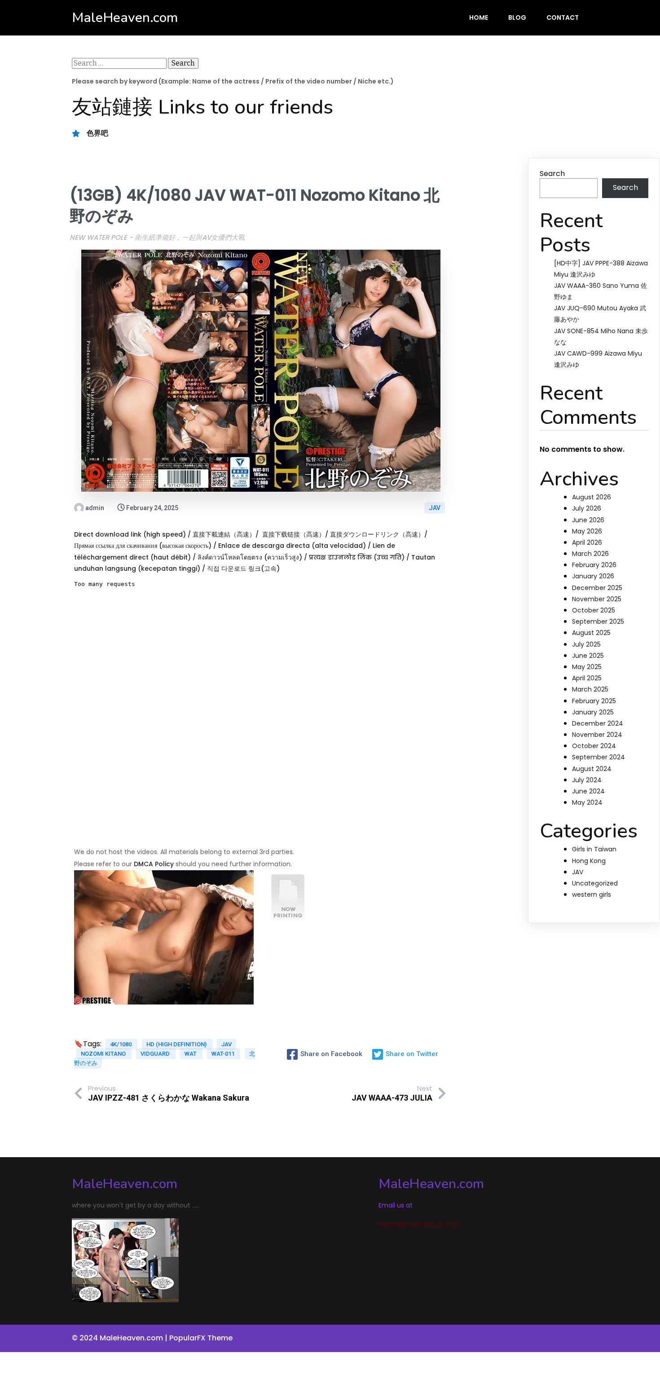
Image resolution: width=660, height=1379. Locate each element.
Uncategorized (595, 883)
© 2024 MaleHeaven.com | (120, 1338)
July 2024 (587, 779)
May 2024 (587, 802)
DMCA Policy (154, 863)
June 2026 (588, 519)
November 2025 (596, 599)
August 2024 (592, 768)
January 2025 (593, 712)
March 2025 (590, 689)
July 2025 (586, 644)
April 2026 (587, 542)
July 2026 (586, 508)
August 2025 (591, 632)
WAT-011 (223, 1053)
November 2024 (597, 734)
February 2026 (594, 564)
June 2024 (588, 791)
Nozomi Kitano (104, 1053)
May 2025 (587, 666)
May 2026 (587, 531)
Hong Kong (589, 860)
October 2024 (594, 745)
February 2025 (594, 700)
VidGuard (156, 1053)
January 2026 (593, 576)
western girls (591, 894)
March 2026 (590, 553)
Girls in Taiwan (594, 849)
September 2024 (598, 757)
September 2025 (598, 621)
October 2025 (593, 610)
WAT (191, 1053)
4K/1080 (121, 1044)
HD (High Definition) (177, 1044)
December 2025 (597, 587)
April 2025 (587, 678)
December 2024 (597, 723)
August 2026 (591, 497)
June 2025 (588, 655)
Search (552, 173)
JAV (434, 507)
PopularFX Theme (201, 1338)
